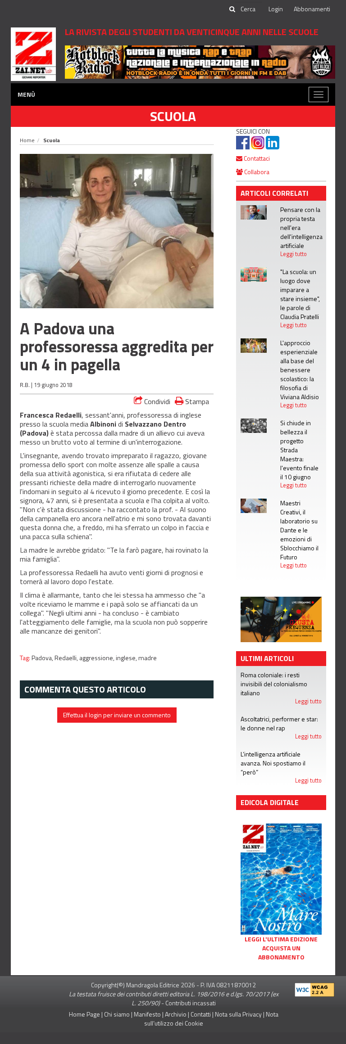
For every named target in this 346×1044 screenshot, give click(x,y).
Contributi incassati (190, 1003)
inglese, (127, 658)
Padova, (43, 658)
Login (276, 9)
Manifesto (147, 1014)
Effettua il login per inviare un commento (117, 715)
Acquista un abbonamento (281, 953)
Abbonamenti (312, 9)
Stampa (196, 401)
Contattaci (256, 158)
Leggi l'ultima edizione (281, 939)
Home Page (84, 1014)
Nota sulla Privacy (238, 1014)
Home (27, 140)
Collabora (256, 171)
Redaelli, (67, 658)
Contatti (201, 1014)
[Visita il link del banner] (200, 61)
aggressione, (97, 658)
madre (147, 658)
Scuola (173, 116)
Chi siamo (117, 1014)
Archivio (176, 1014)
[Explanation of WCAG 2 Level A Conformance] (314, 988)
